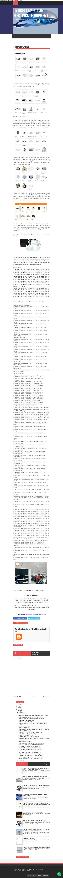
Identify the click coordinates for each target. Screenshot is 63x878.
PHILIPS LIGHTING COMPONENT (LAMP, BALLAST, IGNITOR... (34, 729)
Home (14, 42)
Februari (21, 714)
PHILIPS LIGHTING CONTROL (26, 721)
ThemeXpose (28, 870)
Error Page (45, 875)
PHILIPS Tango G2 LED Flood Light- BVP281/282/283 (31, 718)
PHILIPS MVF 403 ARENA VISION (27, 720)
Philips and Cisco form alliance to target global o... (30, 755)
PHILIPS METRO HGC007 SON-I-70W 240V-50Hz (30, 717)
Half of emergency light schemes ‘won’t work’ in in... (31, 757)
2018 (19, 707)
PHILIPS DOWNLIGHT (24, 727)
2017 (19, 709)
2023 (19, 706)
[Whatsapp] (59, 874)
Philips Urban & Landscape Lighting (27, 735)
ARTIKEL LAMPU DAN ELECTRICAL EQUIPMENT (30, 13)
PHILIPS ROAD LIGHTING (25, 740)
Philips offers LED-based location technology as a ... (31, 754)
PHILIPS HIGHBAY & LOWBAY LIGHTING (29, 737)
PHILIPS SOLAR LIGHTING (25, 730)
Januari (21, 760)
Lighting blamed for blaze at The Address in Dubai (30, 758)
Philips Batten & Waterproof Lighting (27, 733)
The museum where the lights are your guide (29, 746)
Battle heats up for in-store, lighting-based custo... (30, 752)
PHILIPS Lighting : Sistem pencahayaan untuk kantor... (32, 743)
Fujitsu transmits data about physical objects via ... (31, 750)
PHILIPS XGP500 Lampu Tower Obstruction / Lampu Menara (33, 715)
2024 (19, 704)
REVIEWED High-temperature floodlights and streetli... (31, 744)
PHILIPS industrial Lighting (25, 741)
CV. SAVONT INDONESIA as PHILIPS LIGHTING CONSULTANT (34, 726)
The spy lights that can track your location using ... (31, 747)
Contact (39, 875)
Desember (21, 712)
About (34, 875)
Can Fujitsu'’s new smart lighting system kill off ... (30, 749)
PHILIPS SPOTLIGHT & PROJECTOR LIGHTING (30, 732)
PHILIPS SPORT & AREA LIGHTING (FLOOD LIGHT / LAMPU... (34, 738)
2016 (19, 711)
